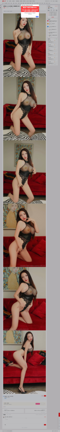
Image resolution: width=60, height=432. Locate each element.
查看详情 (37, 16)
